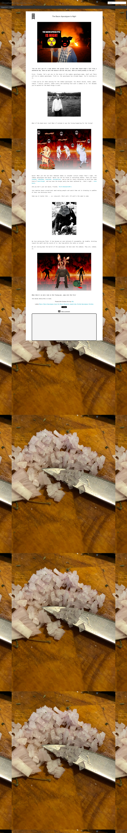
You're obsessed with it (65, 186)
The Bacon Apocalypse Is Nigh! (64, 16)
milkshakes (41, 179)
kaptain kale (73, 304)
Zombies (91, 304)
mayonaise (48, 179)
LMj (72, 301)
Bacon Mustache (64, 304)
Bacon (41, 304)
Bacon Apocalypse (48, 304)
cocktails (34, 179)
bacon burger (41, 181)
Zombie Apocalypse (82, 304)
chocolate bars (57, 179)
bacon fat (56, 304)
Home (12, 7)
